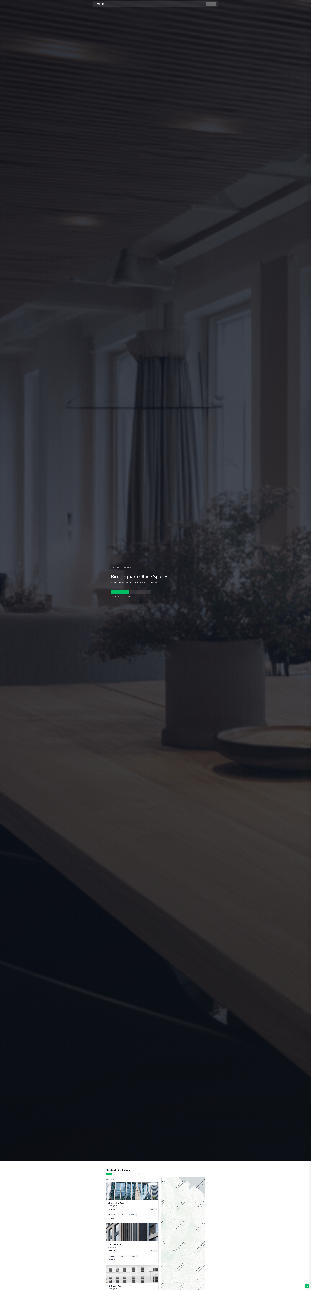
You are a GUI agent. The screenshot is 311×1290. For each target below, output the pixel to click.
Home (142, 4)
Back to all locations (141, 592)
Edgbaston (143, 1174)
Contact (170, 4)
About (158, 4)
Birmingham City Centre (120, 1174)
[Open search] (307, 1286)
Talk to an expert (119, 592)
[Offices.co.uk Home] (101, 4)
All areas (109, 1174)
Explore (211, 4)
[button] (163, 1179)
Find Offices (149, 4)
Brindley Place (134, 1174)
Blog (164, 4)
